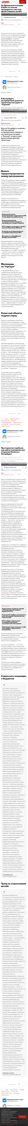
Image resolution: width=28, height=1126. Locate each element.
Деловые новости (17, 422)
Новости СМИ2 (5, 92)
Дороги (6, 419)
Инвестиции (17, 1093)
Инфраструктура (14, 419)
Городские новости (5, 426)
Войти (23, 2)
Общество (21, 1090)
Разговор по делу (13, 1090)
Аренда (6, 1090)
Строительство (5, 420)
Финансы (13, 420)
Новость (16, 77)
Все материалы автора (7, 24)
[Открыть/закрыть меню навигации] (14, 2)
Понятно (22, 1116)
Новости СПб (4, 424)
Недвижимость (5, 1095)
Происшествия (8, 77)
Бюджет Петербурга (6, 422)
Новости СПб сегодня (15, 424)
